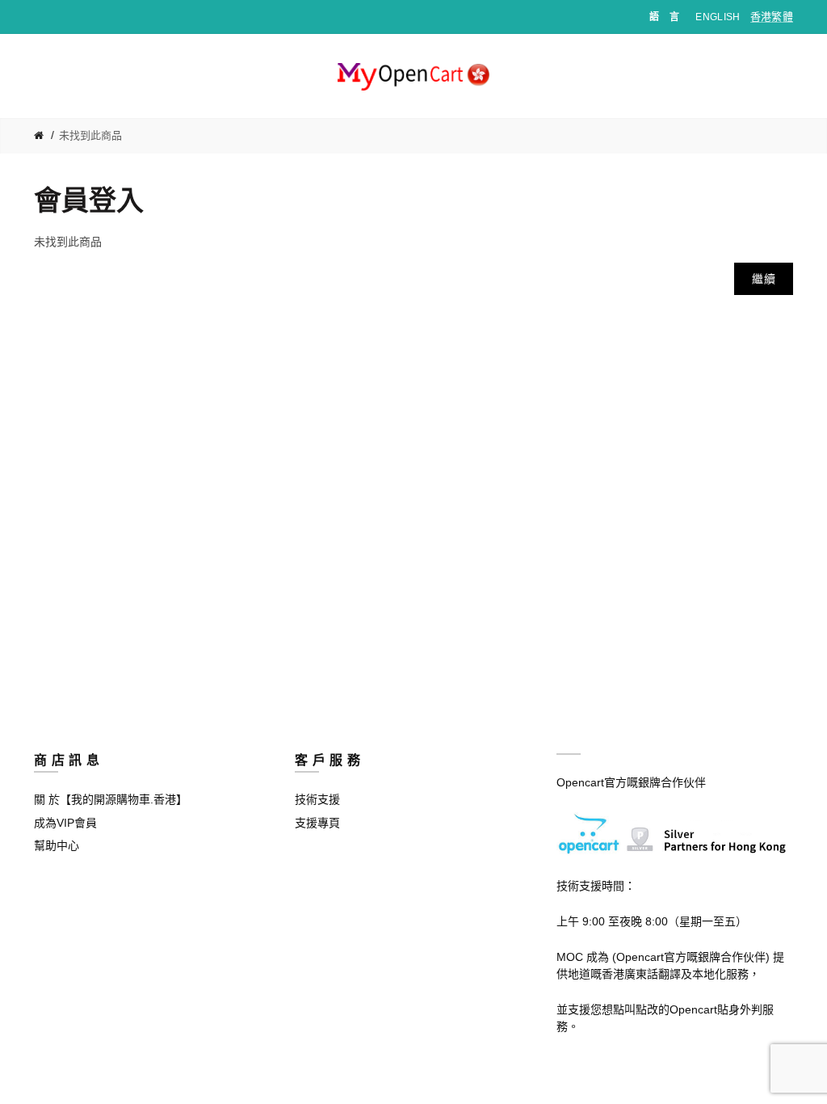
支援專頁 (317, 822)
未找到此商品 (90, 135)
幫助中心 (56, 845)
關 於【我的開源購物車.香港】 (110, 799)
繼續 (763, 278)
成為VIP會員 (65, 822)
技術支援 (317, 799)
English (717, 17)
